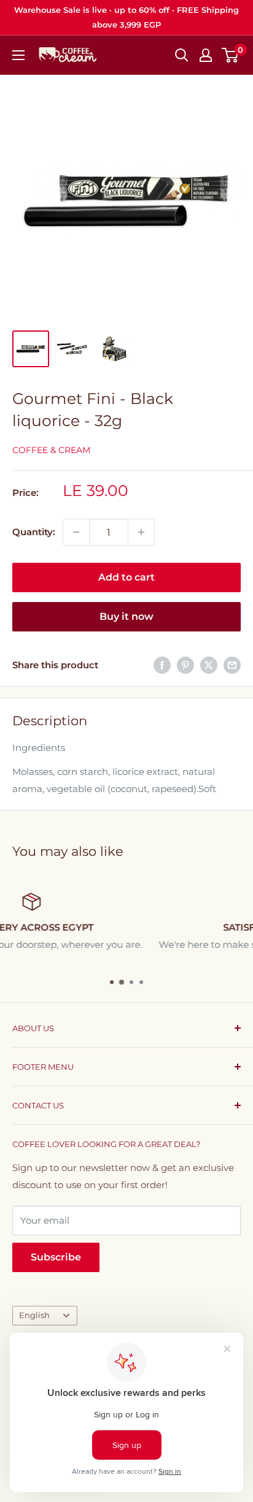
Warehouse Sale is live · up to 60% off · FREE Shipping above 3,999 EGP (126, 17)
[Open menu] (18, 55)
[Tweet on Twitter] (208, 665)
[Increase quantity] (141, 532)
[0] (230, 55)
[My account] (206, 55)
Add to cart (126, 577)
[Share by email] (232, 665)
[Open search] (182, 55)
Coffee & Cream (51, 450)
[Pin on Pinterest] (185, 665)
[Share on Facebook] (162, 665)
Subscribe (56, 1257)
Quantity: (33, 532)
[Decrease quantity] (76, 532)
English (34, 1315)
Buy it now (126, 616)
